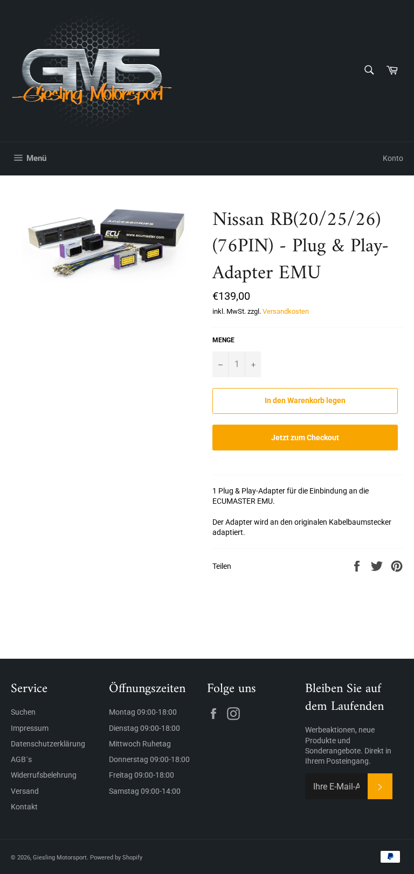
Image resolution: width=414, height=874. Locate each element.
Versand (25, 791)
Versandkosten (286, 311)
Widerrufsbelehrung (44, 775)
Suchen (23, 712)
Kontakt (24, 806)
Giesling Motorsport (60, 857)
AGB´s (21, 759)
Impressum (30, 728)
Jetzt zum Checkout (305, 437)
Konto (393, 158)
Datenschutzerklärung (48, 743)
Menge (223, 340)
